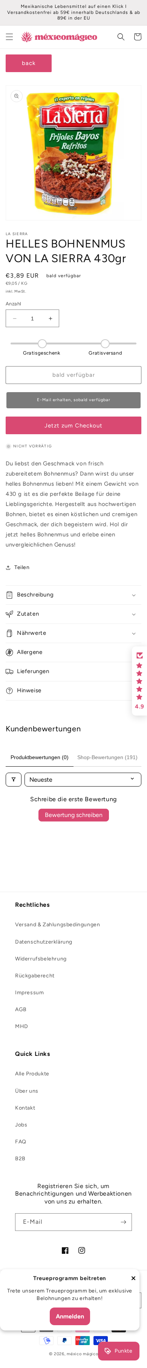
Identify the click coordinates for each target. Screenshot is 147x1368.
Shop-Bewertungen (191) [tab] (107, 757)
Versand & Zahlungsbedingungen (57, 924)
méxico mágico (82, 1353)
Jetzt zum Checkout (73, 425)
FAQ (20, 1141)
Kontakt (25, 1108)
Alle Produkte (32, 1074)
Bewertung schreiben (74, 814)
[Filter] (13, 780)
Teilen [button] (22, 567)
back (28, 63)
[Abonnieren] (123, 1222)
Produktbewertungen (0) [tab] (40, 757)
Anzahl (13, 304)
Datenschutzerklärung (43, 942)
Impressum (29, 992)
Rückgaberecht (35, 975)
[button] (9, 37)
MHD (21, 1026)
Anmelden (70, 1316)
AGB (21, 1009)
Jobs (21, 1125)
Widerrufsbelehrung (41, 959)
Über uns (26, 1091)
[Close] (133, 1278)
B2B (20, 1158)
